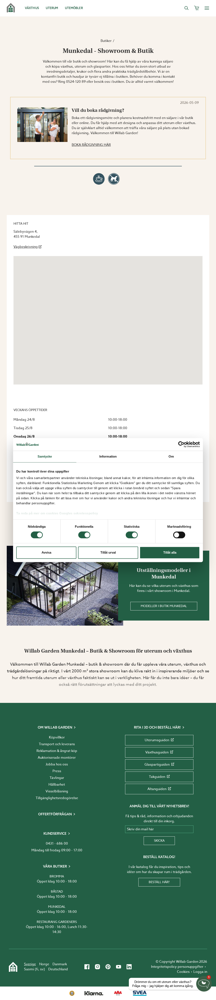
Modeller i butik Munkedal (164, 606)
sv (42, 969)
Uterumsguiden (157, 740)
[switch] (84, 535)
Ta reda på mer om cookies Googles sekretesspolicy (57, 513)
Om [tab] (171, 456)
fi (37, 969)
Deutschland (58, 969)
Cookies (183, 971)
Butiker (106, 40)
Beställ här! (159, 882)
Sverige (30, 964)
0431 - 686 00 (57, 843)
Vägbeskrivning (26, 246)
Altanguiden (156, 789)
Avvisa (46, 552)
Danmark (60, 964)
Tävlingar (57, 777)
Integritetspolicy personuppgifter (177, 966)
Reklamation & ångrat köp (56, 750)
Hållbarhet (57, 784)
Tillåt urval (108, 552)
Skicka (159, 840)
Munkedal (56, 906)
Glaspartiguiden (157, 764)
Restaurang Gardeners (57, 922)
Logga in (200, 971)
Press (57, 771)
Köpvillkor (57, 737)
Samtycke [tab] (45, 456)
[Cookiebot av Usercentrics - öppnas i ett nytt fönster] (181, 444)
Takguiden (157, 776)
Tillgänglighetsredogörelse (57, 798)
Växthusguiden (157, 752)
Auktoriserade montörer (57, 757)
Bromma (57, 876)
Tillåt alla (169, 552)
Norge (44, 964)
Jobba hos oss (57, 764)
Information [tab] (108, 456)
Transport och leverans (57, 744)
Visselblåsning (57, 791)
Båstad (57, 891)
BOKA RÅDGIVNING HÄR (91, 144)
